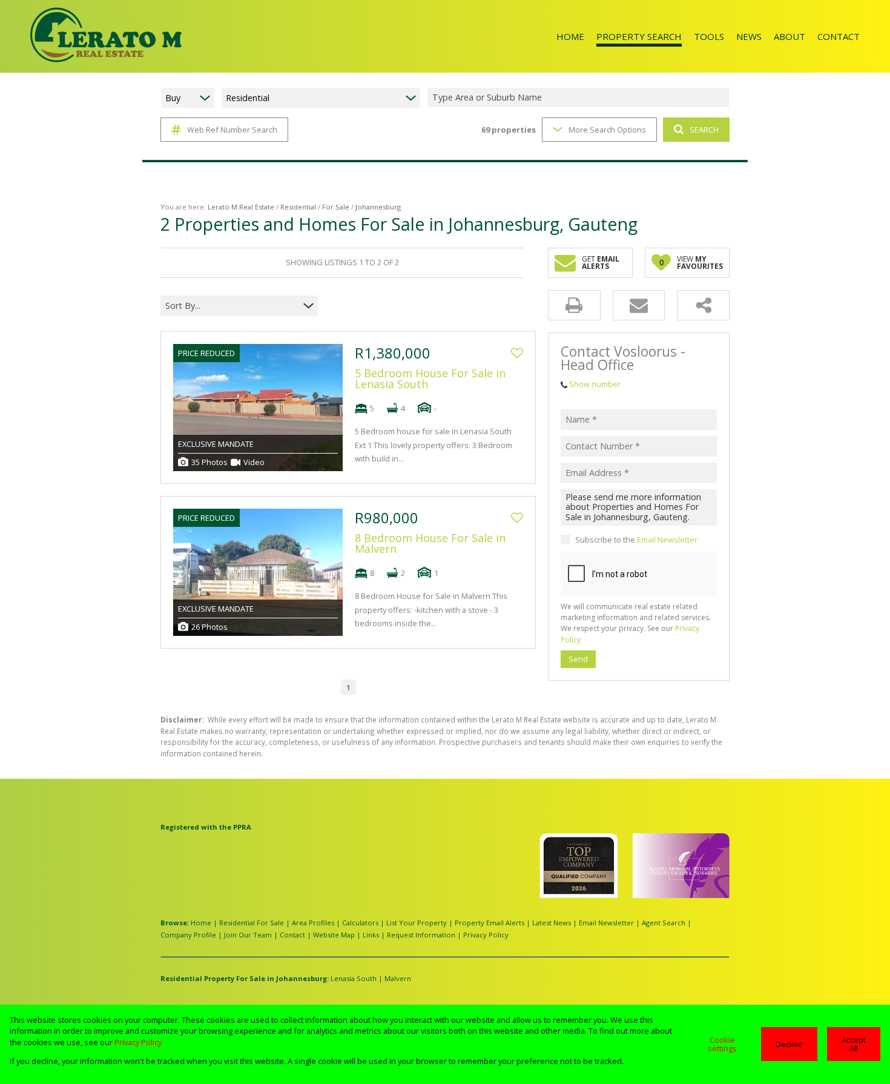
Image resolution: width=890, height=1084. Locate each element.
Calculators (360, 922)
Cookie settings (722, 1044)
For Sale (335, 206)
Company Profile (188, 934)
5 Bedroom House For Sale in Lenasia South (430, 378)
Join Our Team (248, 934)
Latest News (551, 922)
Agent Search (663, 922)
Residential (298, 206)
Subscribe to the (636, 539)
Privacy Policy (486, 934)
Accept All (854, 1044)
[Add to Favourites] (517, 353)
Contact (292, 934)
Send (578, 658)
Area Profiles (313, 922)
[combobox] (580, 98)
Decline (789, 1044)
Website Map (334, 934)
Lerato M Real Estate (241, 206)
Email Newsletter (667, 539)
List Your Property (416, 922)
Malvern (397, 978)
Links (371, 934)
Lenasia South (354, 978)
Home (201, 922)
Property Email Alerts (489, 922)
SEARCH (704, 129)
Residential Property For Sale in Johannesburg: (244, 978)
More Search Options (607, 129)
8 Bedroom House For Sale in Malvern (430, 543)
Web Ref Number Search (232, 129)
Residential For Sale (251, 922)
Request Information (421, 934)
